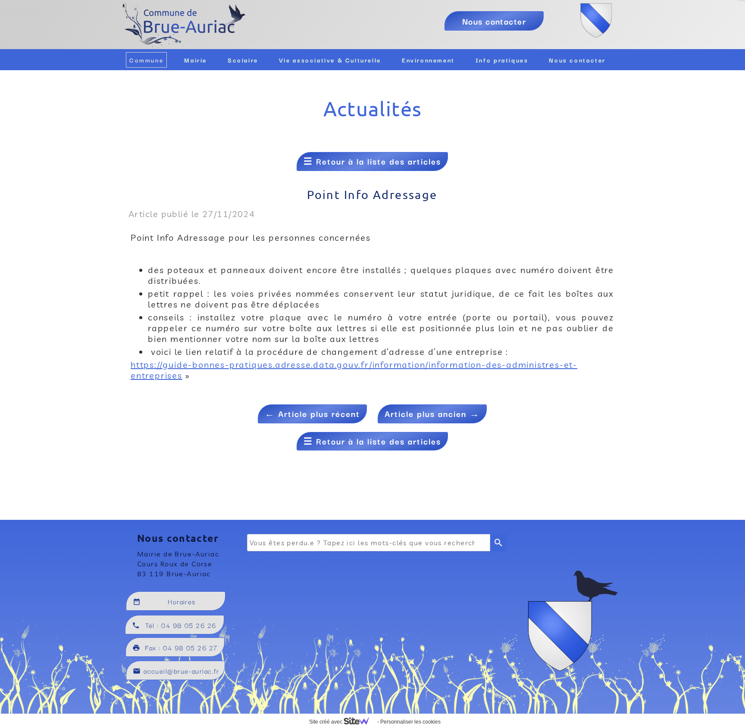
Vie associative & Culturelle (330, 60)
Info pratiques (502, 60)
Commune (146, 60)
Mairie (195, 60)
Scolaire (243, 60)
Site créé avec (326, 722)
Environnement (428, 60)
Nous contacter (577, 60)
